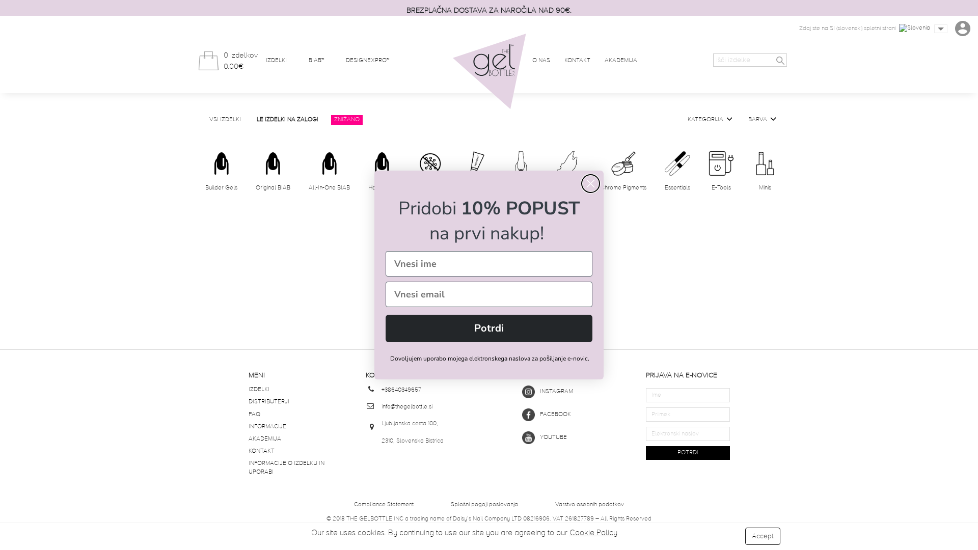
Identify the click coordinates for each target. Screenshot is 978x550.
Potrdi (489, 328)
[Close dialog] (591, 184)
